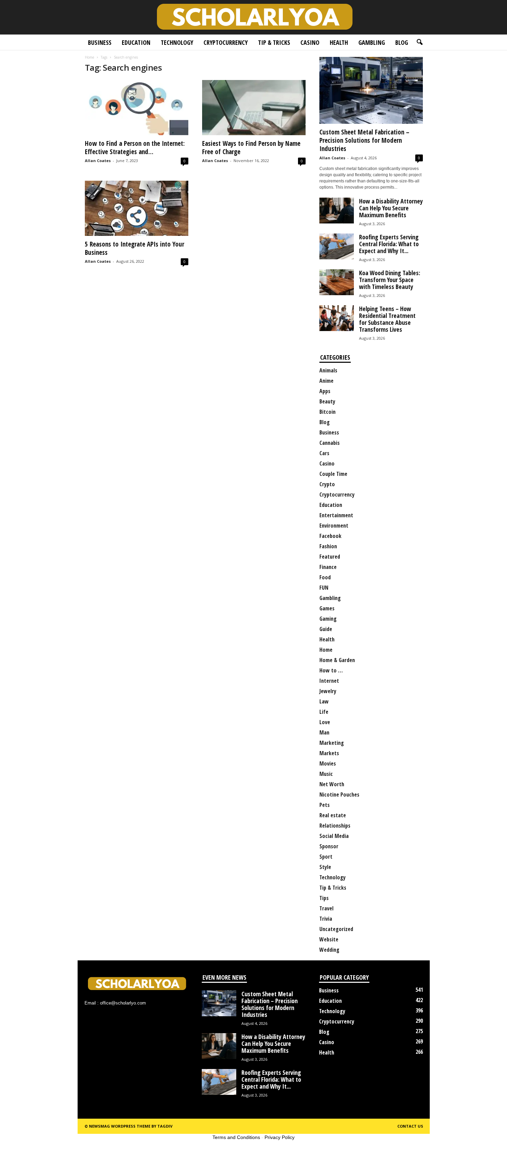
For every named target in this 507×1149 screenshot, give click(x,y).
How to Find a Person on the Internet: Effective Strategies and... (135, 147)
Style (325, 867)
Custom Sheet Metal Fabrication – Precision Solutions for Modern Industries (364, 140)
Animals (328, 370)
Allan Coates (98, 160)
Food (325, 577)
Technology (177, 42)
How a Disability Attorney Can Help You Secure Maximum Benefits (391, 208)
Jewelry (327, 691)
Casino (309, 42)
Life (323, 712)
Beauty (327, 401)
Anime (326, 380)
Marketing (331, 743)
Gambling (371, 42)
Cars (324, 453)
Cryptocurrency (225, 42)
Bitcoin (327, 412)
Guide (325, 629)
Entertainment (336, 515)
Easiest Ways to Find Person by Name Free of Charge (251, 147)
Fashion (328, 546)
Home (89, 57)
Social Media (334, 836)
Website (328, 939)
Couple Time (333, 474)
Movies (327, 763)
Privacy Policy (280, 1137)
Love (324, 722)
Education (136, 42)
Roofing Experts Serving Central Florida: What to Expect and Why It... (389, 244)
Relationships (334, 825)
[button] (419, 42)
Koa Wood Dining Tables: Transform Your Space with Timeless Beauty (389, 280)
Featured (329, 556)
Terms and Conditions (236, 1137)
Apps (324, 391)
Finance (328, 567)
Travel (326, 908)
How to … (331, 670)
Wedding (329, 949)
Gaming (328, 618)
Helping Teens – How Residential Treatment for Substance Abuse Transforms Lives (387, 318)
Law (324, 701)
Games (327, 608)
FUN (323, 587)
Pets (324, 805)
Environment (333, 525)
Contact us (410, 1126)
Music (326, 774)
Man (324, 732)
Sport (325, 856)
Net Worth (331, 784)
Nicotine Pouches (339, 794)
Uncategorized (336, 929)
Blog (401, 42)
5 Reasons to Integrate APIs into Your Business (134, 248)
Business (99, 42)
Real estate (332, 815)
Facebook (330, 536)
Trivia (325, 918)
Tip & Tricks (274, 42)
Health (339, 42)
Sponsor (328, 846)
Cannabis (329, 443)
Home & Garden (337, 660)
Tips (324, 898)
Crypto (327, 484)
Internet (329, 681)
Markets (329, 753)
